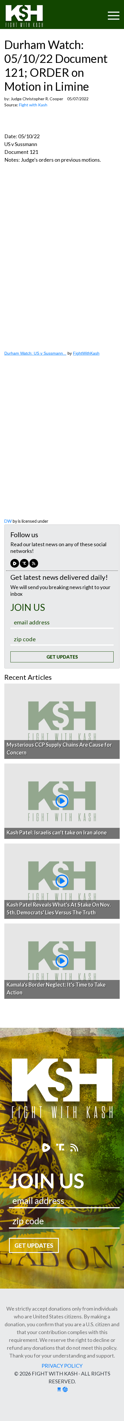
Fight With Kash (29, 17)
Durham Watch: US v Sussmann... (35, 353)
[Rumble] (14, 563)
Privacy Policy (62, 1365)
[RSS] (33, 563)
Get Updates (62, 657)
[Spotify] (24, 563)
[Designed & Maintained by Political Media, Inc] (59, 1389)
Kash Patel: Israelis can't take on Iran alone (57, 832)
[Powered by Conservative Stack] (65, 1389)
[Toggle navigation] (91, 11)
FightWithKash (86, 353)
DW (8, 521)
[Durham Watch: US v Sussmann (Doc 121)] (62, 258)
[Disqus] (62, 443)
